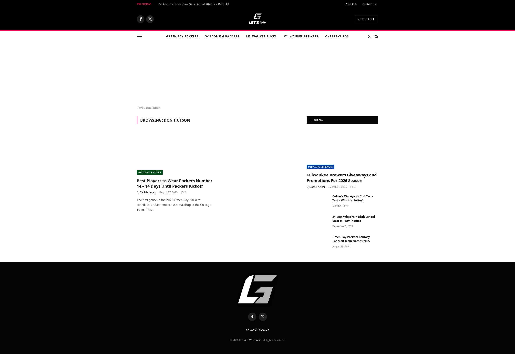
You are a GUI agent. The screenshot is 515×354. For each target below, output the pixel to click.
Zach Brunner (148, 192)
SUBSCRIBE (366, 19)
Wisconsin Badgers (222, 36)
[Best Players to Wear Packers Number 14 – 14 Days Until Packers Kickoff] (174, 153)
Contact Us (369, 4)
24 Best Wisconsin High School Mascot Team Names (353, 219)
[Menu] (139, 36)
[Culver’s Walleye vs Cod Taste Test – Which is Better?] (318, 201)
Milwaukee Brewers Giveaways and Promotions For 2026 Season (342, 177)
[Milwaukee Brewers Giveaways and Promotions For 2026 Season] (342, 149)
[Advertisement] (257, 74)
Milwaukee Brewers (301, 36)
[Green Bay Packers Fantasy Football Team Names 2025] (318, 242)
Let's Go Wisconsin (250, 340)
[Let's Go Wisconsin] (257, 19)
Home (140, 108)
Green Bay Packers (182, 36)
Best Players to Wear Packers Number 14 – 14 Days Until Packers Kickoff (174, 183)
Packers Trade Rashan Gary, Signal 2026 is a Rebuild (193, 4)
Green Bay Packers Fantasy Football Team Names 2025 (351, 239)
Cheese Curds (337, 36)
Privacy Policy (257, 329)
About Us (351, 4)
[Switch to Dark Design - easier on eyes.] (369, 36)
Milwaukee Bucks (261, 36)
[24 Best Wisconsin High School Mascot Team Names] (318, 222)
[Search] (376, 36)
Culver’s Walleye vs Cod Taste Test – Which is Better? (352, 198)
